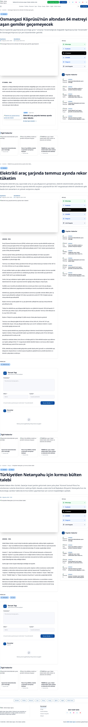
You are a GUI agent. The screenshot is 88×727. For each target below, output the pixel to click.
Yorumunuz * (6, 378)
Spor (36, 6)
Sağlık (51, 6)
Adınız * (5, 393)
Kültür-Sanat (57, 6)
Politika (26, 6)
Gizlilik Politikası (44, 711)
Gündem (21, 6)
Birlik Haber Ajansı (71, 722)
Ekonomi (31, 6)
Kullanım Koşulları (44, 713)
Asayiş (43, 6)
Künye (41, 709)
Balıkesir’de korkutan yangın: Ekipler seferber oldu (25, 2)
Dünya (39, 6)
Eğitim (47, 6)
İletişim (42, 716)
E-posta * (31, 393)
